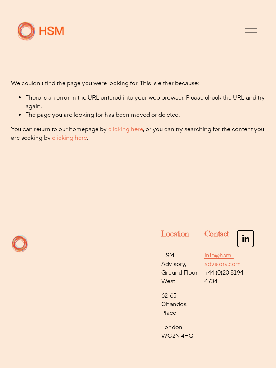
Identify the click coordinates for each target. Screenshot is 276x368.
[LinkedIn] (245, 238)
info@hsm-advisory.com (222, 259)
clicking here (125, 129)
